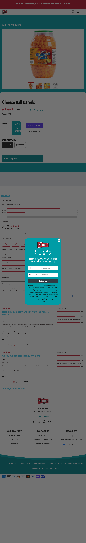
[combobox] (31, 275)
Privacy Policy (45, 299)
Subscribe (43, 281)
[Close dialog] (59, 240)
